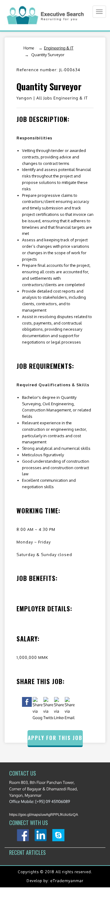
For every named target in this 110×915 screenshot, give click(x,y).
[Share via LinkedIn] (59, 709)
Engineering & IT (58, 48)
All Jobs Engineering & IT (62, 98)
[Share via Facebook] (27, 701)
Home (28, 48)
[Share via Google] (37, 709)
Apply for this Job (55, 738)
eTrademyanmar (66, 880)
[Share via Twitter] (48, 709)
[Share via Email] (70, 709)
